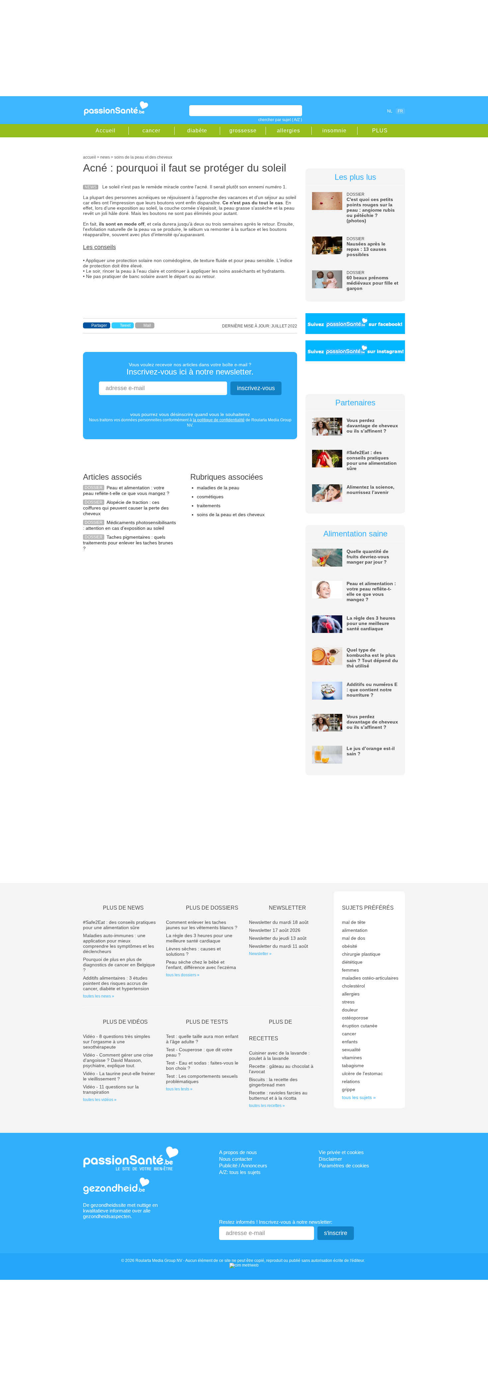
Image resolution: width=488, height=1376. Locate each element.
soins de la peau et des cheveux (231, 514)
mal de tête (354, 922)
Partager (99, 325)
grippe (348, 1089)
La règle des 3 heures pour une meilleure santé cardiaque (371, 623)
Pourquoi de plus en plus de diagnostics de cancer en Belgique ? (119, 965)
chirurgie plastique (361, 954)
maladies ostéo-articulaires (370, 978)
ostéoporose (355, 1017)
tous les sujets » (359, 1097)
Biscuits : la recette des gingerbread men (273, 1082)
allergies (288, 130)
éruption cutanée (359, 1025)
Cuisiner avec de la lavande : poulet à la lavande (279, 1055)
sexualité (351, 1049)
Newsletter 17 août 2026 (274, 930)
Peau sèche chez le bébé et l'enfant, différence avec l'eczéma (201, 964)
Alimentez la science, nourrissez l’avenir (370, 489)
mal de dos (353, 938)
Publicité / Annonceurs (243, 1165)
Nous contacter (235, 1159)
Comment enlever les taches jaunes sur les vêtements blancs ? (201, 925)
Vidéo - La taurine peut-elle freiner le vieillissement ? (119, 1076)
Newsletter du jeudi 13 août (277, 938)
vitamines (352, 1057)
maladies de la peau (218, 487)
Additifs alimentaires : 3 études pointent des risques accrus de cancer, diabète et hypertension (116, 983)
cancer (151, 130)
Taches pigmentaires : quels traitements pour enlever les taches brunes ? (128, 542)
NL (389, 111)
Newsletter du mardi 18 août (278, 922)
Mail (147, 325)
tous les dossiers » (183, 975)
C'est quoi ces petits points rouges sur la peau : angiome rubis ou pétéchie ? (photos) (371, 210)
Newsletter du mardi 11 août (278, 946)
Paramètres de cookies (344, 1165)
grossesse (243, 130)
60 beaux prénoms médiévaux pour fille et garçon (372, 283)
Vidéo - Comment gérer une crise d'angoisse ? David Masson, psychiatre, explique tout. (118, 1060)
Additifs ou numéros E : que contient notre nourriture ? (372, 690)
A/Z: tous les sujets (240, 1172)
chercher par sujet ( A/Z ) (280, 119)
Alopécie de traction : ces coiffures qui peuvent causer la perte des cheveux (126, 508)
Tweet (125, 325)
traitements (208, 505)
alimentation (354, 930)
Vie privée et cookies (341, 1152)
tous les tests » (179, 1089)
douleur (350, 1009)
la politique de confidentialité (219, 420)
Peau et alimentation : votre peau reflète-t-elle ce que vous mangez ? (126, 490)
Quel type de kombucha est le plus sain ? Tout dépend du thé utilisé (372, 657)
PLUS (380, 130)
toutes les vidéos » (100, 1099)
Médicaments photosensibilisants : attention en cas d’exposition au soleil (129, 525)
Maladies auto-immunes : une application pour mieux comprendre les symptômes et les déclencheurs (118, 943)
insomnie (334, 130)
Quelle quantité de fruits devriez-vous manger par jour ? (368, 557)
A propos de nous (238, 1152)
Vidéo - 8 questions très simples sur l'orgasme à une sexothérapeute (116, 1042)
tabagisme (353, 1065)
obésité (349, 946)
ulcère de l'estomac (362, 1073)
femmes (350, 970)
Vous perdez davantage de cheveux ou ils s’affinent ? (372, 426)
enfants (350, 1041)
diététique (352, 962)
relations (351, 1081)
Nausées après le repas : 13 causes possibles (366, 249)
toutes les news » (98, 996)
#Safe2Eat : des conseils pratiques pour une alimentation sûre (372, 460)
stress (348, 1001)
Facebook (351, 110)
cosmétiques (210, 496)
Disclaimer (330, 1159)
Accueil (106, 130)
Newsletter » (260, 953)
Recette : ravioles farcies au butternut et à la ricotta (278, 1095)
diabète (197, 130)
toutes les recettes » (267, 1105)
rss (361, 110)
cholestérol (353, 986)
